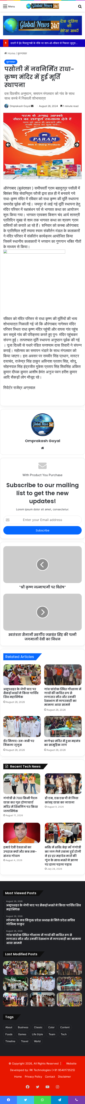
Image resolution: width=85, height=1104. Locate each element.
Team (52, 1034)
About (8, 1027)
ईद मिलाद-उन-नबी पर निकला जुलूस (18, 743)
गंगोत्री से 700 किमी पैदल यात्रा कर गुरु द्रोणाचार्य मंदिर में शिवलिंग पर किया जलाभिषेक (20, 804)
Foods (8, 1034)
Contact (50, 1076)
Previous (8, 145)
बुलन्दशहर (22, 53)
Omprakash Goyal (20, 106)
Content (65, 1027)
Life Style (37, 1034)
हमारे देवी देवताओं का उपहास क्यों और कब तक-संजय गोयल (20, 851)
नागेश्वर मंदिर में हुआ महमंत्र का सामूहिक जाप (62, 743)
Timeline (10, 1041)
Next (76, 145)
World (37, 1041)
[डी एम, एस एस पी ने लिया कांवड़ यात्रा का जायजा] (63, 783)
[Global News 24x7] (42, 6)
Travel (24, 1041)
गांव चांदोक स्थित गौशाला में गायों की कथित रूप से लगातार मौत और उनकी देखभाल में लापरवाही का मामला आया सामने (62, 697)
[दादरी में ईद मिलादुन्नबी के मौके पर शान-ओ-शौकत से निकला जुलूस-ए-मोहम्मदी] (15, 984)
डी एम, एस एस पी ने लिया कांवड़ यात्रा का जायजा (61, 800)
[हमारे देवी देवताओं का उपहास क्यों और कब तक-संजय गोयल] (21, 833)
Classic (38, 1027)
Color (51, 1027)
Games (22, 1034)
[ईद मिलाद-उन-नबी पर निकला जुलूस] (22, 726)
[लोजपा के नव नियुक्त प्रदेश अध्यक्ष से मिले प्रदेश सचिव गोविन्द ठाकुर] (42, 968)
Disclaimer (64, 1076)
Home (11, 53)
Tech (64, 1034)
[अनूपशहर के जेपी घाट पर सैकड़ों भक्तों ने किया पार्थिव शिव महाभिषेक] (22, 674)
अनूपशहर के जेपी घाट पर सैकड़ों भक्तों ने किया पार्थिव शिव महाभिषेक (20, 693)
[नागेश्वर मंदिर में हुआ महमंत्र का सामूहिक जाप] (63, 726)
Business (23, 1027)
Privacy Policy (33, 1076)
